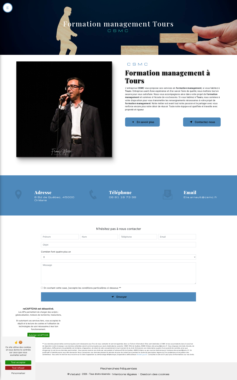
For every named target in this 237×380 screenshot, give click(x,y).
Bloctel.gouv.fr (142, 354)
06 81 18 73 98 (122, 197)
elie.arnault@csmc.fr (200, 197)
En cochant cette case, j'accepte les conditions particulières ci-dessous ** (82, 288)
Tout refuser (18, 367)
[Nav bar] (8, 8)
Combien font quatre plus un (56, 251)
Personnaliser (18, 373)
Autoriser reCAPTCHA (38, 335)
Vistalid (74, 374)
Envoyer (121, 296)
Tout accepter (18, 362)
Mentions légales (124, 374)
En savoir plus (145, 122)
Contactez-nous (205, 122)
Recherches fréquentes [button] (118, 368)
